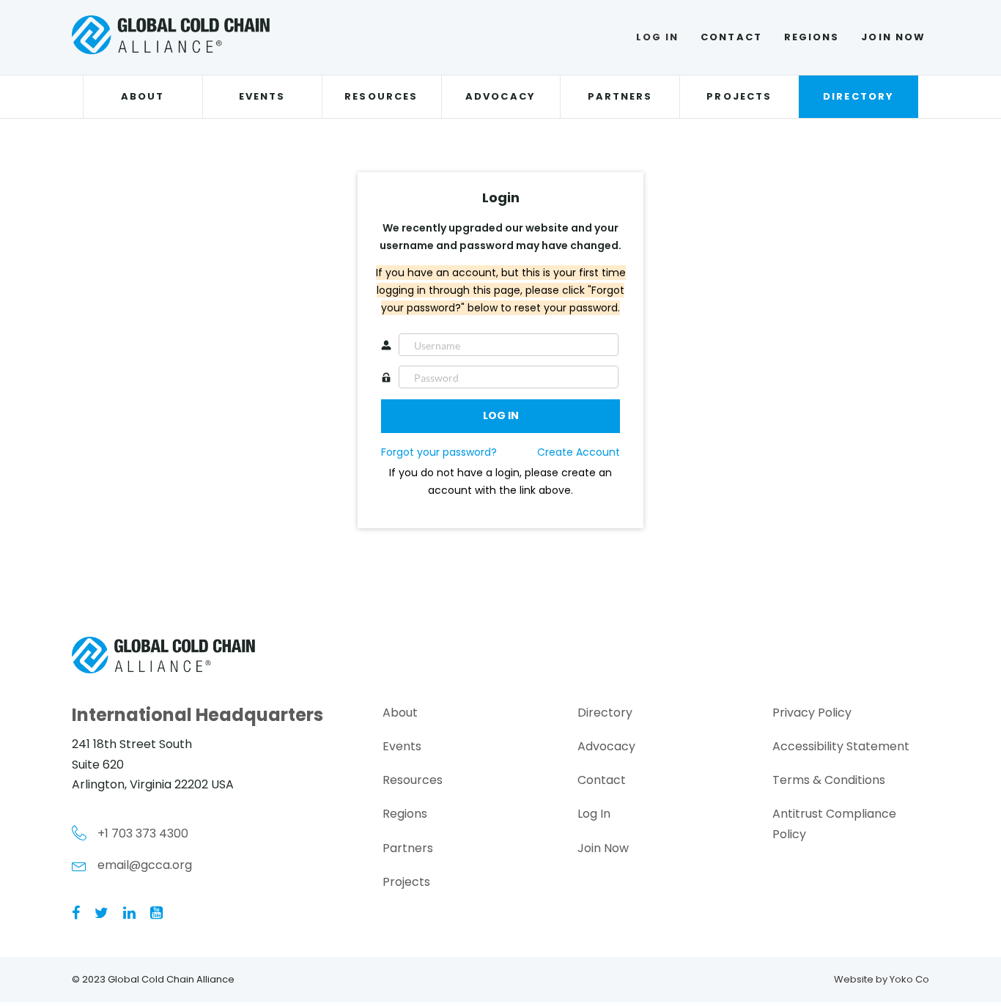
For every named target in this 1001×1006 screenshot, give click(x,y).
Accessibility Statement (840, 746)
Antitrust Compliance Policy (834, 823)
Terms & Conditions (828, 780)
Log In (657, 37)
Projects (739, 96)
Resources (381, 96)
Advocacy (500, 96)
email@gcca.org (144, 865)
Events (262, 96)
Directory (858, 96)
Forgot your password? (439, 452)
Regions (812, 37)
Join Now (893, 37)
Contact (731, 37)
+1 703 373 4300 (142, 833)
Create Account (578, 452)
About (142, 96)
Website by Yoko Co (881, 979)
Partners (620, 96)
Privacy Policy (812, 712)
